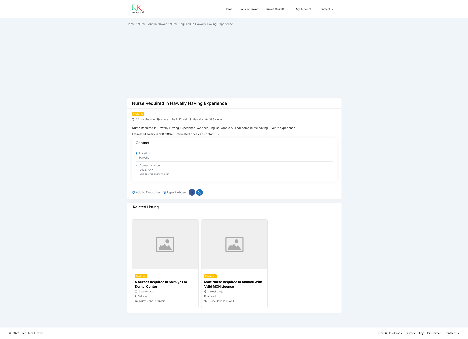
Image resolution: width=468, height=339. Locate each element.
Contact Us (325, 9)
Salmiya (142, 296)
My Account (303, 9)
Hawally (198, 119)
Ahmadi (211, 296)
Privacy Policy (414, 333)
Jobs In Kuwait (249, 9)
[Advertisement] (234, 71)
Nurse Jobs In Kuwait (152, 24)
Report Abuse (176, 192)
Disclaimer (434, 333)
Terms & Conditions (389, 333)
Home (228, 9)
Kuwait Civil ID (275, 9)
